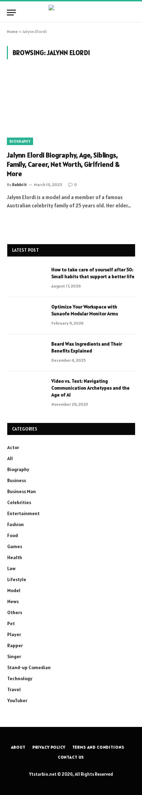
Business (16, 480)
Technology (19, 678)
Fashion (15, 524)
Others (14, 612)
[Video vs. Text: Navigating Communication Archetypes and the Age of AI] (26, 390)
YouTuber (17, 700)
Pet (11, 623)
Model (13, 590)
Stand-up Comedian (29, 667)
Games (14, 546)
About (18, 747)
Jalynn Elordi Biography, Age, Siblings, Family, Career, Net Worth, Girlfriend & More (63, 164)
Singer (14, 656)
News (13, 601)
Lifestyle (16, 579)
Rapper (15, 645)
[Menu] (11, 12)
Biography (20, 141)
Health (14, 557)
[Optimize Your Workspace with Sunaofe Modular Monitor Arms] (26, 316)
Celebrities (19, 502)
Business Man (21, 491)
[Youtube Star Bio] (71, 12)
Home (12, 31)
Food (12, 535)
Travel (14, 689)
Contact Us (71, 757)
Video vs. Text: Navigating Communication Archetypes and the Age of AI (90, 388)
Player (14, 634)
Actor (13, 447)
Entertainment (23, 513)
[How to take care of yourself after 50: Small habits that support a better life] (26, 278)
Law (11, 568)
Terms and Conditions (98, 747)
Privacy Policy (48, 747)
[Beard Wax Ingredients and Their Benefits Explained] (26, 353)
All (10, 458)
